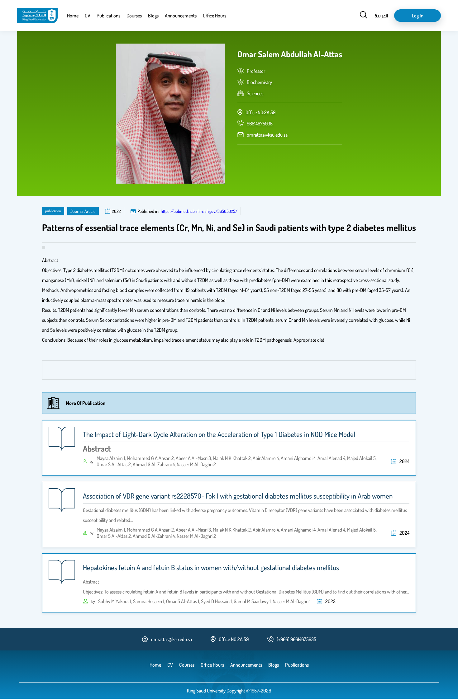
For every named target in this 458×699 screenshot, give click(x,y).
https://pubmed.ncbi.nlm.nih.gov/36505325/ (199, 211)
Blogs (153, 15)
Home (73, 15)
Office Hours (214, 15)
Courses (134, 15)
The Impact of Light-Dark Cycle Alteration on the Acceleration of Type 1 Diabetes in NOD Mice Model (219, 434)
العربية (381, 15)
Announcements (181, 15)
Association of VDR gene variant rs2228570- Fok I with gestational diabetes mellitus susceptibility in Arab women (238, 495)
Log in (417, 15)
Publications (108, 15)
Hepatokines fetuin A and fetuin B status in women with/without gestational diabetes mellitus (211, 567)
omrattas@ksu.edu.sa (267, 135)
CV (87, 15)
